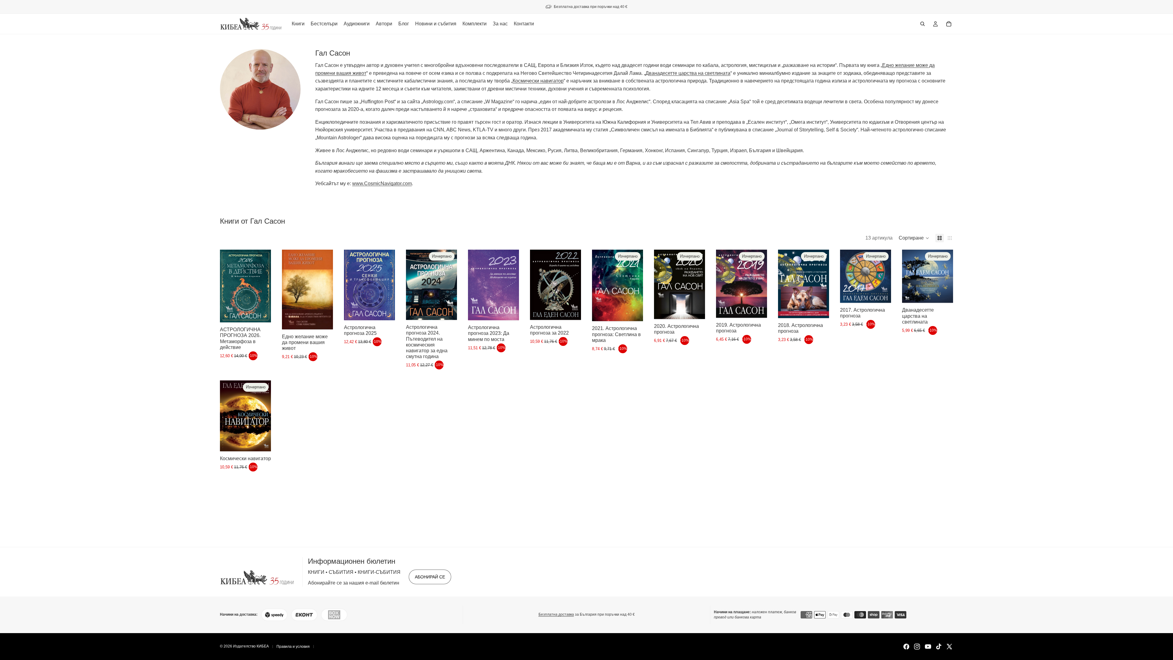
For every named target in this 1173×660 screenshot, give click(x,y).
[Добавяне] (261, 312)
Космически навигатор (538, 80)
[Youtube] (928, 646)
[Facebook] (906, 646)
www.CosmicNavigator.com (382, 183)
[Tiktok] (938, 646)
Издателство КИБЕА (251, 646)
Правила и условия (293, 646)
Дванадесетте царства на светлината (687, 73)
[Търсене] (922, 24)
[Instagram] (917, 646)
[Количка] (949, 24)
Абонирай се (430, 576)
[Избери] (323, 319)
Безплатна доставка (556, 615)
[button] (914, 238)
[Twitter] (949, 646)
